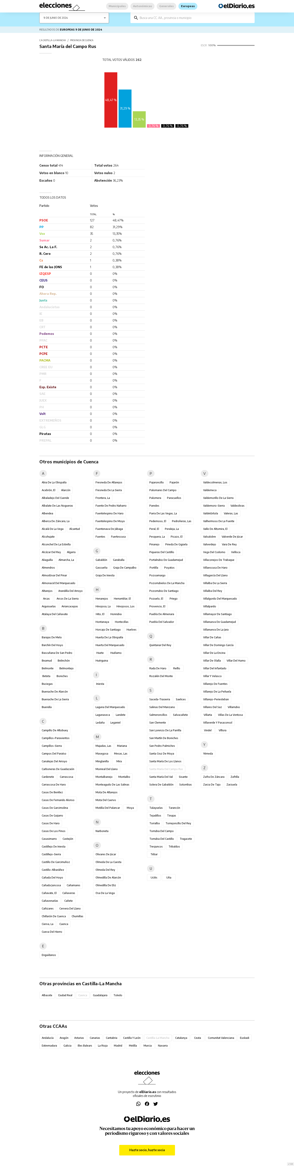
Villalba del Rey (212, 590)
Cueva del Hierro (52, 931)
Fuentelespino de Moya (110, 521)
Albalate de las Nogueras (57, 505)
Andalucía (48, 1037)
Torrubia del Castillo (161, 838)
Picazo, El (177, 536)
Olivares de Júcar (106, 854)
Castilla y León (132, 1037)
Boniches (62, 676)
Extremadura (49, 1045)
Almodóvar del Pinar (54, 575)
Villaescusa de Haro (215, 567)
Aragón (64, 1037)
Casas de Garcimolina (55, 807)
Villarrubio (234, 707)
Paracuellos (174, 497)
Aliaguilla (47, 559)
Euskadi (244, 1037)
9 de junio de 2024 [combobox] (56, 17)
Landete (120, 714)
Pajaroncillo (156, 482)
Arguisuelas (49, 606)
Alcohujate (48, 536)
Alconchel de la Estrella (56, 544)
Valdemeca (210, 490)
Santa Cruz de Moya (161, 753)
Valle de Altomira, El (215, 528)
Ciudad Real (65, 995)
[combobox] (196, 18)
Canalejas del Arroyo (54, 761)
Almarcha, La (66, 559)
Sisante (183, 776)
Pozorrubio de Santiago (164, 590)
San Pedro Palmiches (162, 745)
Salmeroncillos (158, 714)
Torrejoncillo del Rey (178, 823)
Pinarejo (154, 544)
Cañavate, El (49, 893)
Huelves (131, 629)
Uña (168, 877)
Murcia (148, 1045)
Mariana (122, 745)
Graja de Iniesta (105, 575)
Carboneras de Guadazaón (58, 769)
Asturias (79, 1037)
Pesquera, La (157, 536)
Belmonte (48, 668)
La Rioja (103, 1045)
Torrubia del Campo (161, 831)
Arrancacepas (70, 606)
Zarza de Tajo (212, 784)
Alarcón (65, 490)
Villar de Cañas (212, 637)
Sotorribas (185, 784)
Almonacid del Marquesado (58, 583)
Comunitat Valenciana (221, 1037)
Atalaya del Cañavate (55, 614)
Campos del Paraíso (54, 753)
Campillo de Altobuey (55, 730)
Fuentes (100, 536)
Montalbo (124, 776)
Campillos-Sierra (52, 745)
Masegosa (102, 753)
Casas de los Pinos (53, 831)
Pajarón (174, 482)
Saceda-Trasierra (159, 699)
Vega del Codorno (214, 552)
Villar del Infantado (214, 668)
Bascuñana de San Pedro (57, 652)
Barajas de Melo (52, 637)
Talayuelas (156, 807)
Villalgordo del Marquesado (220, 598)
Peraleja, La (172, 528)
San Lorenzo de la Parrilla (165, 730)
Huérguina (102, 660)
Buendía (47, 707)
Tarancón (174, 807)
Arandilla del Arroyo (70, 590)
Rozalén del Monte (161, 676)
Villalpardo (209, 606)
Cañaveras (68, 893)
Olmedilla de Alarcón (108, 877)
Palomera (155, 497)
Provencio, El (157, 606)
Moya (130, 807)
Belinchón (64, 660)
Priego (174, 598)
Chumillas (77, 916)
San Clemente (157, 722)
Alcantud (74, 528)
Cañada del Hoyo (52, 877)
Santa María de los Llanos (165, 761)
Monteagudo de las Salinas (112, 784)
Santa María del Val (161, 776)
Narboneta (102, 831)
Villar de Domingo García (218, 645)
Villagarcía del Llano (215, 575)
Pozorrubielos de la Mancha (166, 583)
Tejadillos (155, 815)
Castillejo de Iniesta (53, 846)
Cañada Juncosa (51, 885)
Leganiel (115, 722)
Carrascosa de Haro (54, 784)
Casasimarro (49, 838)
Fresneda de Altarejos (109, 482)
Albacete (47, 995)
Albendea (47, 513)
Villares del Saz (212, 707)
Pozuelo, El (156, 598)
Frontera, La (103, 497)
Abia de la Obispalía (54, 482)
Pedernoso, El (157, 521)
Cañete (68, 900)
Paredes (154, 505)
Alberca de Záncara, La (56, 521)
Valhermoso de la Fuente (218, 521)
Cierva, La (47, 924)
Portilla (154, 567)
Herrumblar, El (122, 598)
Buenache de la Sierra (55, 699)
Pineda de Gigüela (176, 544)
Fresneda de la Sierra (109, 490)
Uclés (154, 877)
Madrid (118, 1045)
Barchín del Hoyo (52, 645)
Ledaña (100, 722)
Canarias (95, 1037)
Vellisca (235, 552)
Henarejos (102, 598)
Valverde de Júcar (232, 536)
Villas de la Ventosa (230, 714)
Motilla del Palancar (108, 807)
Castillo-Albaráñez (53, 869)
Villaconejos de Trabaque (218, 559)
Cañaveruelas (50, 900)
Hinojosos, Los (125, 606)
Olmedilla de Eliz (106, 885)
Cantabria (111, 1037)
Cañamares (73, 885)
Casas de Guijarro (52, 815)
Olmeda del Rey (105, 869)
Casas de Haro (51, 823)
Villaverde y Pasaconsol (217, 722)
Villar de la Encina (214, 652)
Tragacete (186, 838)
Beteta (46, 676)
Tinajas (171, 815)
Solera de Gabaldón (161, 784)
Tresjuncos (156, 846)
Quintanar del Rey (160, 645)
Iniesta (100, 683)
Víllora (222, 730)
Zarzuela (231, 784)
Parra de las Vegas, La (163, 513)
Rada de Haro (157, 668)
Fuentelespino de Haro (110, 513)
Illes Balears (85, 1045)
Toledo (117, 995)
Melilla (133, 1045)
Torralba (154, 823)
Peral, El (154, 528)
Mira (119, 761)
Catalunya (181, 1037)
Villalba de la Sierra (215, 583)
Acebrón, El (48, 490)
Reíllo (176, 668)
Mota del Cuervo (106, 800)
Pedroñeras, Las (181, 521)
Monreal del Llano (107, 769)
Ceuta (197, 1037)
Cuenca (63, 924)
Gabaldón (101, 559)
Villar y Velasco (212, 676)
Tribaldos (174, 846)
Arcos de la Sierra (68, 598)
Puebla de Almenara (161, 614)
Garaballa (118, 559)
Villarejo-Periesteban (216, 699)
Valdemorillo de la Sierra (218, 497)
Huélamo (116, 652)
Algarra (71, 552)
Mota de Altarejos (107, 792)
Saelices (181, 699)
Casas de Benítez (52, 792)
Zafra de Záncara (213, 776)
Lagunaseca (103, 714)
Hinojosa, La (103, 606)
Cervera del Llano (70, 908)
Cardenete (48, 776)
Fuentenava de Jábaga (109, 528)
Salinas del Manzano (162, 707)
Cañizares (48, 908)
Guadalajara (100, 995)
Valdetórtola (210, 513)
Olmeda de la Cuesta (108, 862)
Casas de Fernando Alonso (58, 800)
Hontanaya (102, 621)
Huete (100, 652)
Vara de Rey (229, 544)
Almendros (48, 567)
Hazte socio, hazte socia (147, 1150)
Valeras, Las (231, 513)
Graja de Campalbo (124, 567)
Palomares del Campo (162, 490)
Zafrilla (235, 776)
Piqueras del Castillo (161, 552)
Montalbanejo (104, 776)
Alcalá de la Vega (52, 528)
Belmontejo (66, 668)
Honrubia (116, 614)
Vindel (208, 730)
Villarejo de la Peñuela (217, 691)
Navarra (163, 1045)
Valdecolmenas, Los (215, 482)
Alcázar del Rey (51, 552)
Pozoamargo (157, 575)
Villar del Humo (236, 660)
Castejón (68, 838)
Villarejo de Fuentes (215, 683)
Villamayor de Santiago (217, 614)
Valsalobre (209, 536)
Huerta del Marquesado (110, 645)
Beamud (47, 660)
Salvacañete (180, 714)
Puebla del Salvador (161, 621)
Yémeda (208, 753)
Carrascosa (66, 776)
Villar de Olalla (212, 660)
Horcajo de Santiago (108, 629)
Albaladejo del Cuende (55, 497)
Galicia (67, 1045)
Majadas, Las (103, 745)
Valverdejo (209, 544)
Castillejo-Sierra (51, 854)
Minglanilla (102, 761)
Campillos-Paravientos (56, 738)
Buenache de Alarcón (55, 691)
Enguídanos (49, 955)
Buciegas (47, 683)
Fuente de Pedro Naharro (111, 505)
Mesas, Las (120, 753)
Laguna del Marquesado (110, 707)
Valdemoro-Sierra (214, 505)
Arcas (46, 598)
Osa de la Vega (105, 893)
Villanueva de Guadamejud (219, 621)
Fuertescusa (118, 536)
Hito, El (100, 614)
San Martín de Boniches (163, 738)
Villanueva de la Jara (216, 629)
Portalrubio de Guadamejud (166, 559)
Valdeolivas (237, 505)
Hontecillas (121, 621)
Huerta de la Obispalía (109, 637)
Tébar (154, 854)
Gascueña (101, 567)
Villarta (208, 714)
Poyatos (169, 567)
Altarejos (47, 590)
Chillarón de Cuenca (54, 916)
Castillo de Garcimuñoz (56, 862)
